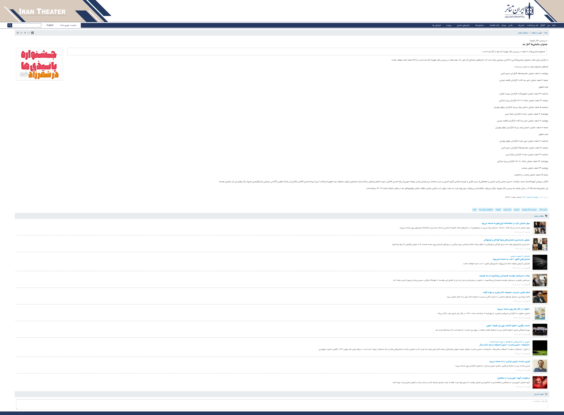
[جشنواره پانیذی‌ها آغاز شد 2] (39, 64)
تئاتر (474, 209)
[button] (32, 33)
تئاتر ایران (507, 209)
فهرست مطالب (536, 32)
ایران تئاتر (543, 209)
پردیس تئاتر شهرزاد (529, 209)
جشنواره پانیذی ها (486, 209)
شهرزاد (498, 209)
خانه (545, 32)
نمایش (516, 209)
